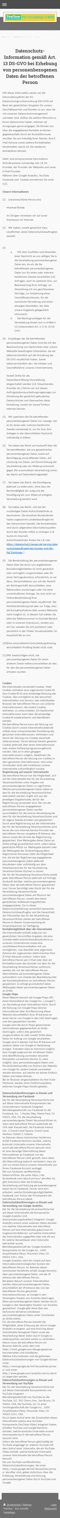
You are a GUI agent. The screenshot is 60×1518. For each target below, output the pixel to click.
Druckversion (14, 1504)
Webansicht (50, 1508)
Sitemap (27, 1504)
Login (54, 1504)
